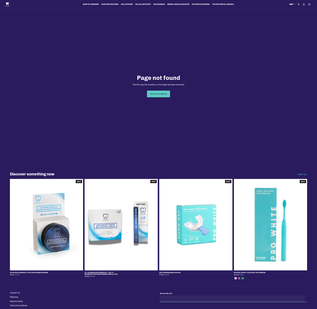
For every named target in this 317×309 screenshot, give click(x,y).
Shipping (14, 297)
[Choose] (303, 266)
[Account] (304, 4)
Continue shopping (158, 94)
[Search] (298, 4)
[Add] (79, 266)
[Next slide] (79, 224)
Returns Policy (16, 301)
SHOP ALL (302, 174)
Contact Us (15, 292)
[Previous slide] (13, 224)
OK (305, 298)
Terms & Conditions (18, 305)
